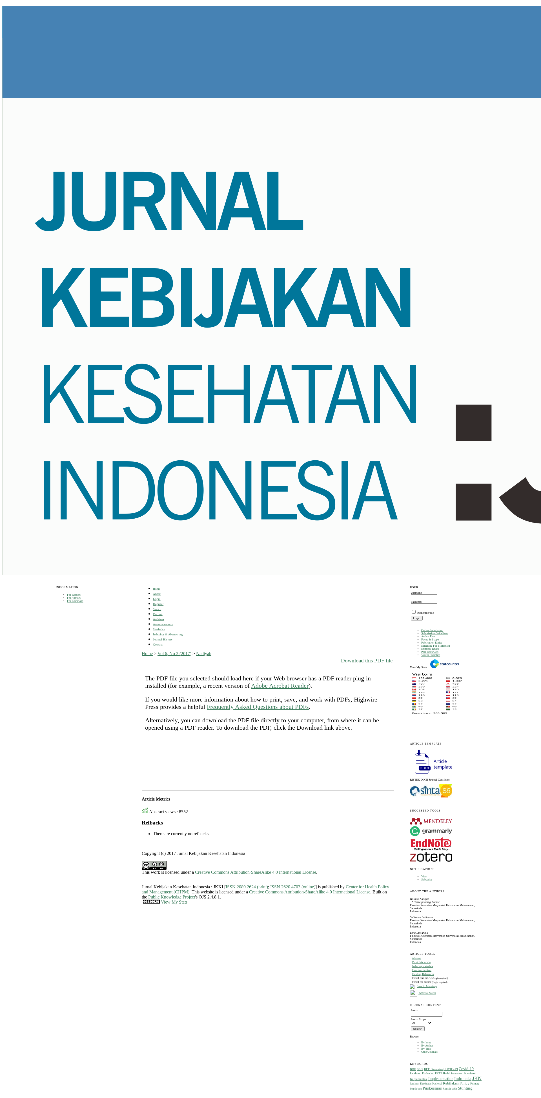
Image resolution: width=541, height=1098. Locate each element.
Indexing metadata (422, 966)
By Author (427, 1045)
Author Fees (428, 636)
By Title (426, 1048)
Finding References (423, 974)
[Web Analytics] (151, 902)
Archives (158, 619)
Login (157, 598)
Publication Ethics (431, 642)
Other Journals (429, 1051)
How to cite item (421, 970)
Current (158, 614)
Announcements (163, 624)
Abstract (416, 958)
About (157, 593)
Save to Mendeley (427, 986)
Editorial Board (430, 648)
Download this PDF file (367, 661)
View (424, 876)
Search (157, 609)
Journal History (163, 639)
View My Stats (174, 902)
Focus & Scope (430, 639)
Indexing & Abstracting (168, 634)
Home (156, 588)
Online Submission (432, 630)
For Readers (74, 594)
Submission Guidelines (434, 633)
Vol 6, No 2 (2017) (174, 653)
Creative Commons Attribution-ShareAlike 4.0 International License (255, 872)
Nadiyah (203, 653)
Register (158, 604)
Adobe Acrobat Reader (280, 685)
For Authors (74, 597)
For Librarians (75, 600)
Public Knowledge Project (171, 897)
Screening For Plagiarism (435, 645)
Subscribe (426, 879)
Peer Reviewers (429, 651)
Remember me (425, 612)
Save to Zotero (427, 992)
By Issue (426, 1042)
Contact (158, 644)
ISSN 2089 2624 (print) (247, 886)
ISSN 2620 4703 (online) (292, 886)
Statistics (159, 629)
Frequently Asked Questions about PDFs (258, 706)
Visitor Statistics (430, 654)
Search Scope (418, 1019)
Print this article (421, 962)
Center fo (354, 886)
